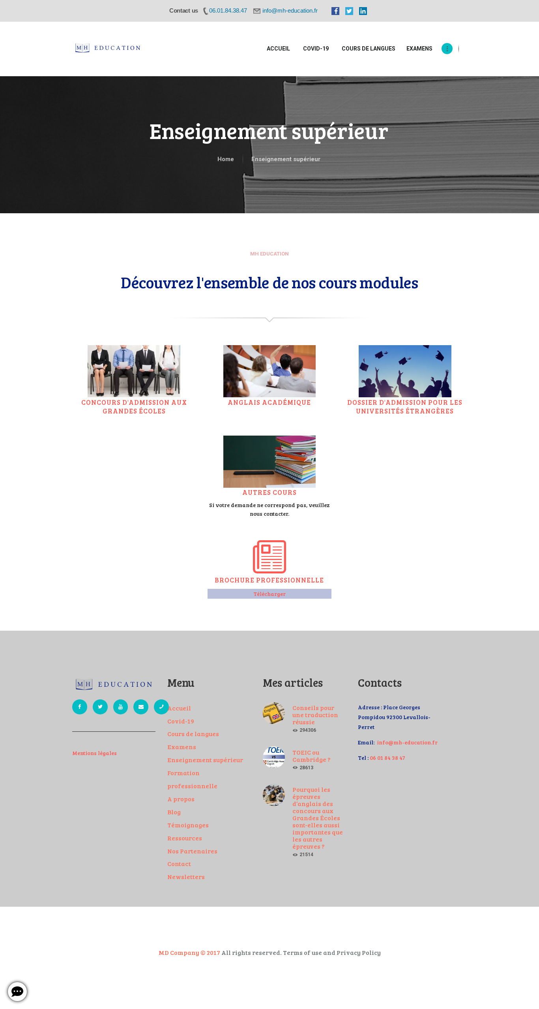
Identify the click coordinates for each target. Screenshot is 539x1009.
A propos (181, 799)
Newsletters (186, 876)
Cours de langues (193, 733)
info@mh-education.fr (407, 742)
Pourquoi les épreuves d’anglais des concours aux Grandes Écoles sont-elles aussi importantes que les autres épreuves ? (317, 818)
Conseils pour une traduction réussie (315, 714)
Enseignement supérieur (205, 759)
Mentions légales (94, 753)
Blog (174, 812)
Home (225, 159)
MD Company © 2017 (189, 952)
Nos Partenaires (192, 851)
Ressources (184, 838)
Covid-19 (180, 721)
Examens (181, 746)
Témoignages (188, 825)
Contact (179, 863)
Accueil (179, 708)
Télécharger (269, 594)
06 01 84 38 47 (387, 757)
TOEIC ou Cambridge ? (311, 756)
